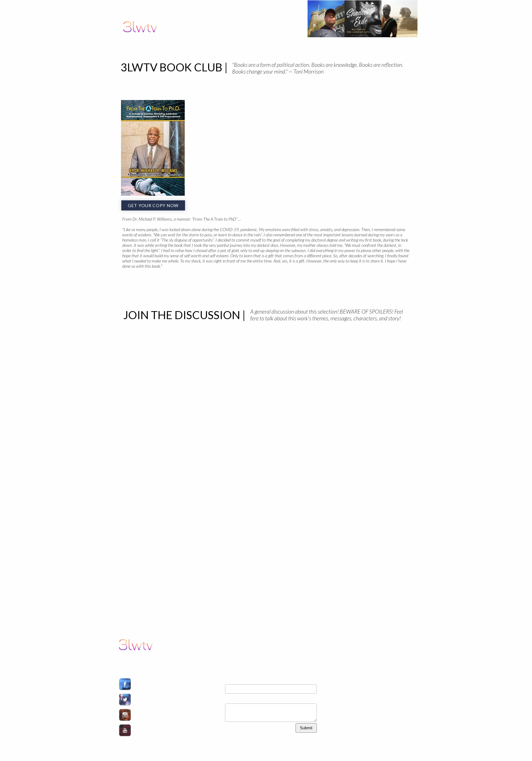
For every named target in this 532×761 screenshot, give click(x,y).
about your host (385, 48)
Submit (306, 728)
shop (360, 48)
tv (238, 48)
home (226, 48)
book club (260, 48)
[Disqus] (265, 407)
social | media (339, 48)
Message (233, 699)
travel (278, 48)
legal (409, 48)
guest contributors (305, 48)
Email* (231, 680)
